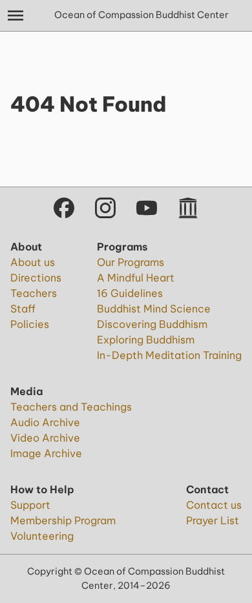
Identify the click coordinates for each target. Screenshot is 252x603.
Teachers (33, 293)
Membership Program (63, 520)
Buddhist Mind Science (154, 308)
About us (32, 262)
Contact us (214, 504)
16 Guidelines (130, 293)
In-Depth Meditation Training (169, 355)
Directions (35, 277)
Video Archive (45, 437)
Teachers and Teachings (71, 406)
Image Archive (46, 453)
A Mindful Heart (135, 277)
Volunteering (42, 535)
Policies (29, 324)
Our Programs (130, 262)
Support (30, 504)
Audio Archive (45, 422)
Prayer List (212, 520)
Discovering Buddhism (152, 324)
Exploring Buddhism (145, 339)
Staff (23, 308)
